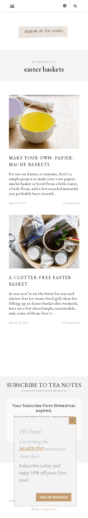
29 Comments (70, 323)
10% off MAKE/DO (54, 497)
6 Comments (71, 203)
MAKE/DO (31, 448)
